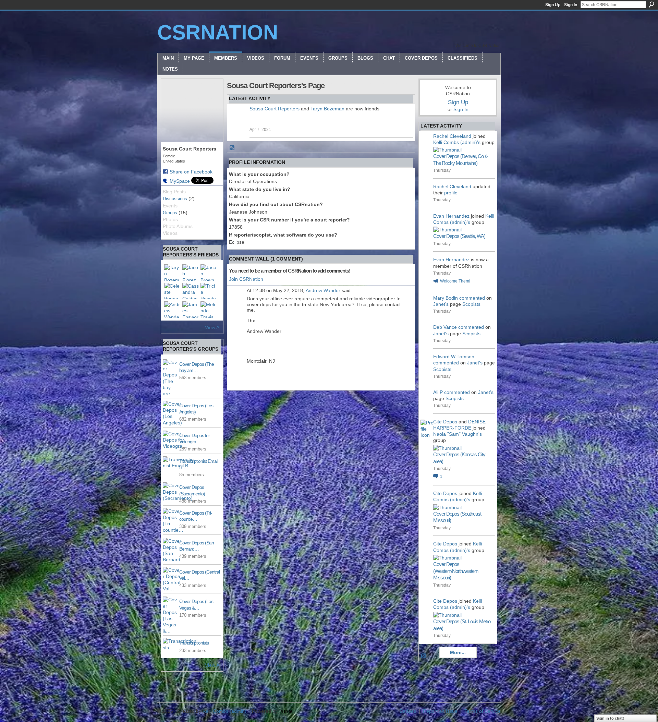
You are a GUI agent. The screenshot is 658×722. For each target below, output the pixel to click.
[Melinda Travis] (208, 309)
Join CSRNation (246, 279)
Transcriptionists (194, 643)
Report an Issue (440, 711)
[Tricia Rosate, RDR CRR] (208, 291)
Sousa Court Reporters (274, 108)
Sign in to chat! (610, 718)
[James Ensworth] (190, 309)
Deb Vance (445, 327)
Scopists (471, 304)
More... (458, 652)
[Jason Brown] (208, 272)
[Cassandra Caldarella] (190, 291)
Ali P (438, 392)
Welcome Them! (455, 281)
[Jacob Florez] (190, 272)
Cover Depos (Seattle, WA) (459, 236)
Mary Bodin (445, 298)
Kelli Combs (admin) (224, 711)
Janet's (441, 304)
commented (472, 298)
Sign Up (552, 4)
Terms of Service (482, 711)
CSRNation (217, 32)
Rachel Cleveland (452, 136)
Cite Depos (445, 421)
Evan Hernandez (451, 216)
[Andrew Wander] (172, 309)
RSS (232, 148)
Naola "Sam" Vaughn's (457, 434)
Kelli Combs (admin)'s (456, 142)
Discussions (175, 198)
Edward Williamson (453, 356)
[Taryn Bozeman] (172, 272)
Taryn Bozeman (327, 108)
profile (451, 192)
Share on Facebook (191, 172)
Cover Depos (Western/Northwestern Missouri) (455, 570)
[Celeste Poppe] (172, 291)
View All (213, 327)
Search (651, 4)
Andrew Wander (323, 290)
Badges (408, 711)
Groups (170, 212)
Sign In (570, 4)
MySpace (180, 181)
